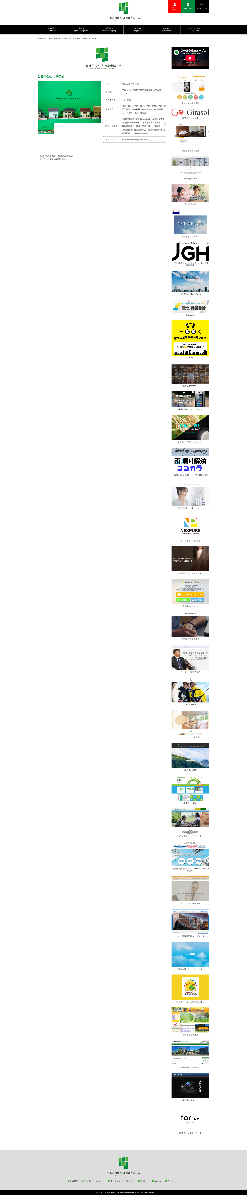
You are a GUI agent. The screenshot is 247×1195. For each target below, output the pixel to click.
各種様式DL (188, 8)
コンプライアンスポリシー (122, 1181)
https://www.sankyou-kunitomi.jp (136, 139)
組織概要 (74, 1181)
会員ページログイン (175, 8)
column (158, 1181)
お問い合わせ (202, 8)
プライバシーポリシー (94, 1181)
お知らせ (145, 1181)
